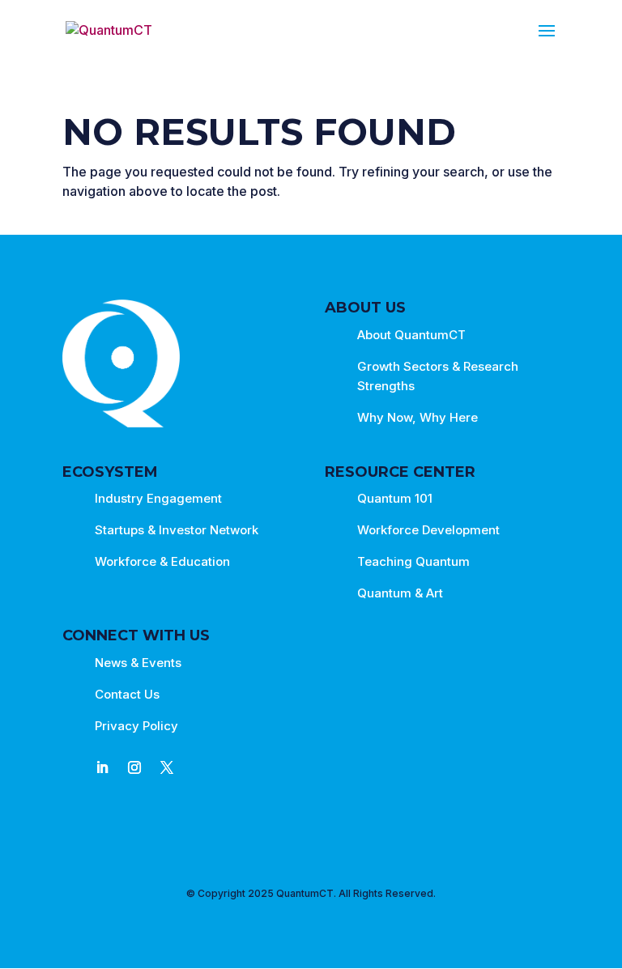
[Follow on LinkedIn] (102, 767)
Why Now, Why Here (417, 417)
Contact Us (127, 694)
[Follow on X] (167, 767)
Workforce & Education (162, 561)
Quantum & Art (400, 593)
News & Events (138, 662)
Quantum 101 (394, 498)
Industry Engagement (158, 498)
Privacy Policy (136, 725)
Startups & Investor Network (176, 530)
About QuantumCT (411, 334)
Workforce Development (428, 530)
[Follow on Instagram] (134, 767)
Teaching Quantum (413, 561)
